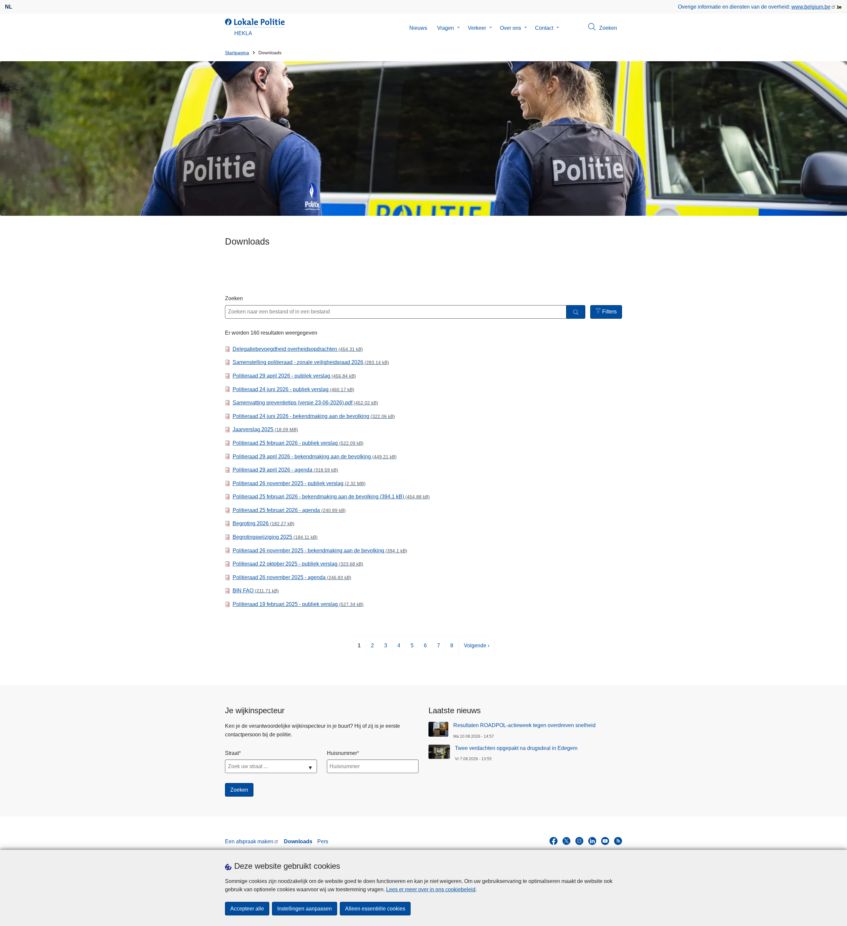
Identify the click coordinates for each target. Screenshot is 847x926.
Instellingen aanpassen (304, 908)
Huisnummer (342, 753)
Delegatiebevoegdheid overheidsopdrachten (298, 349)
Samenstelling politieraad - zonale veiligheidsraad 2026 (311, 362)
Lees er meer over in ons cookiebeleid (430, 889)
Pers (322, 841)
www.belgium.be (810, 7)
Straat (232, 753)
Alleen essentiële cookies (375, 908)
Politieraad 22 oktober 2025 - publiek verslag (298, 564)
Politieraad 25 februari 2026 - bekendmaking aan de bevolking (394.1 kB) (331, 496)
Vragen (445, 28)
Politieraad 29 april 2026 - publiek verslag (294, 376)
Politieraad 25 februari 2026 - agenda (289, 510)
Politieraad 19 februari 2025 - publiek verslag (298, 604)
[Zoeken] (575, 312)
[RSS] (618, 841)
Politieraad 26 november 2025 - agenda (292, 577)
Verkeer (477, 28)
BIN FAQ (256, 590)
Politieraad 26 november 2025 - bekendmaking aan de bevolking (320, 550)
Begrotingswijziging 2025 (275, 537)
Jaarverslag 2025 (265, 429)
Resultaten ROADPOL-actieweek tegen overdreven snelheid (524, 725)
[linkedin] (592, 841)
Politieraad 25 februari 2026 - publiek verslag (298, 443)
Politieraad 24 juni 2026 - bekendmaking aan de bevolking (314, 416)
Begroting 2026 (263, 523)
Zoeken (234, 298)
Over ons (510, 28)
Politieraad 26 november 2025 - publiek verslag (299, 483)
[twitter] (566, 841)
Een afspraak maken (249, 841)
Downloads (298, 841)
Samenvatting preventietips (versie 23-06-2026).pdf (305, 402)
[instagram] (579, 841)
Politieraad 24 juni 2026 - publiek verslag (293, 389)
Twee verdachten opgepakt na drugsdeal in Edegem (516, 748)
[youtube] (605, 841)
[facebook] (553, 841)
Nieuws (418, 28)
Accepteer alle (247, 908)
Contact (544, 28)
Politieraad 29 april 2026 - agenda (285, 470)
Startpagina (237, 52)
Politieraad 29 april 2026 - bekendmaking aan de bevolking (315, 456)
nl (8, 7)
